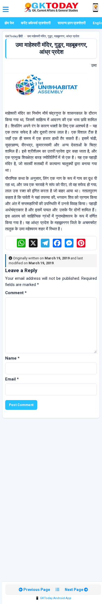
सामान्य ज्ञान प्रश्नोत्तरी (72, 23)
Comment (16, 292)
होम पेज (9, 23)
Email (12, 379)
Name (12, 358)
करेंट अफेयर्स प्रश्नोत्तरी (36, 23)
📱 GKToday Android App (53, 598)
